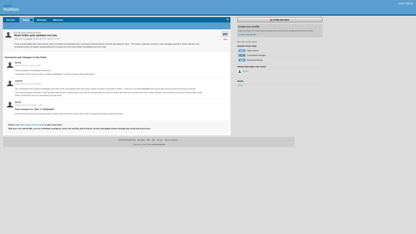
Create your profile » (248, 34)
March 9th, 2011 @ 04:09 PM (28, 83)
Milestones (56, 20)
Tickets (24, 20)
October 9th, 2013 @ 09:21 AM (28, 105)
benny (18, 62)
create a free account (34, 124)
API (153, 140)
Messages (42, 19)
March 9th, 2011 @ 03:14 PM (28, 65)
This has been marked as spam (27, 32)
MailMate (11, 9)
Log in (400, 3)
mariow (29, 38)
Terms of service (171, 140)
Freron (7, 5)
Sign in (18, 124)
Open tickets (249, 50)
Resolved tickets (251, 60)
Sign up (409, 3)
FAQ (148, 140)
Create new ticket (281, 19)
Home (240, 85)
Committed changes (253, 55)
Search (227, 20)
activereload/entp (127, 139)
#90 (225, 34)
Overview (10, 19)
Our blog (141, 140)
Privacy (160, 140)
